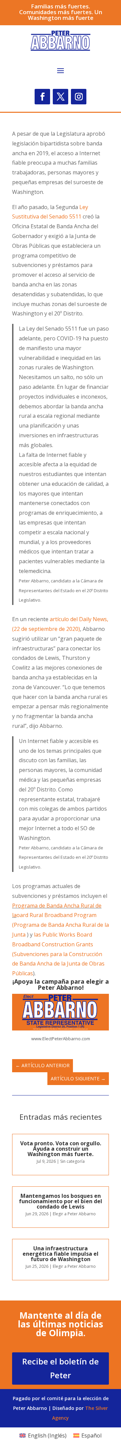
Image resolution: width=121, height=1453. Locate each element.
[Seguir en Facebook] (42, 96)
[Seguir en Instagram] (78, 96)
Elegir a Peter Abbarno (74, 1214)
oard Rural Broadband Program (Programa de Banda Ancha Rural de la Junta (60, 924)
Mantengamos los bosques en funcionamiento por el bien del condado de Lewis (60, 1201)
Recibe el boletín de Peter (60, 1368)
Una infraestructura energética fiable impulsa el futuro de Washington (60, 1254)
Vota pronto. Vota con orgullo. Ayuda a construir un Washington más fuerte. (60, 1149)
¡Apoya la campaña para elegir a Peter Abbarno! (60, 984)
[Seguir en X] (60, 96)
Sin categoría (72, 1161)
